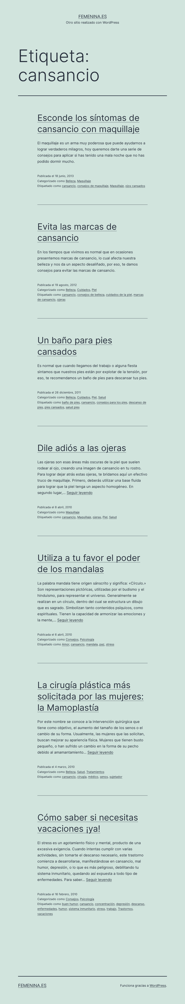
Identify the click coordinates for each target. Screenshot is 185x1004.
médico (93, 776)
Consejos (72, 639)
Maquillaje (84, 181)
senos (104, 776)
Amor (65, 644)
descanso (137, 904)
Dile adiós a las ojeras (81, 448)
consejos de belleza (90, 294)
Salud (102, 397)
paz (101, 644)
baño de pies (71, 402)
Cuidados (83, 290)
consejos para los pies (112, 402)
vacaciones (45, 914)
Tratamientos (95, 772)
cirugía (82, 776)
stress (110, 644)
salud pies (72, 407)
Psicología (87, 639)
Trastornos (125, 909)
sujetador (115, 776)
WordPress (158, 985)
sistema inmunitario (82, 909)
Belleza (71, 181)
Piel (94, 290)
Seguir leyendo (79, 493)
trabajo (111, 909)
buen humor (70, 904)
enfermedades (47, 909)
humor (63, 909)
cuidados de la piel (119, 294)
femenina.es (92, 16)
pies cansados (54, 407)
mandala (92, 644)
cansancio (69, 186)
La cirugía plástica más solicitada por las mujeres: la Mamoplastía (90, 696)
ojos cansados (135, 186)
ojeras (61, 299)
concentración (105, 904)
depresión (123, 904)
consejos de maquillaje (92, 186)
